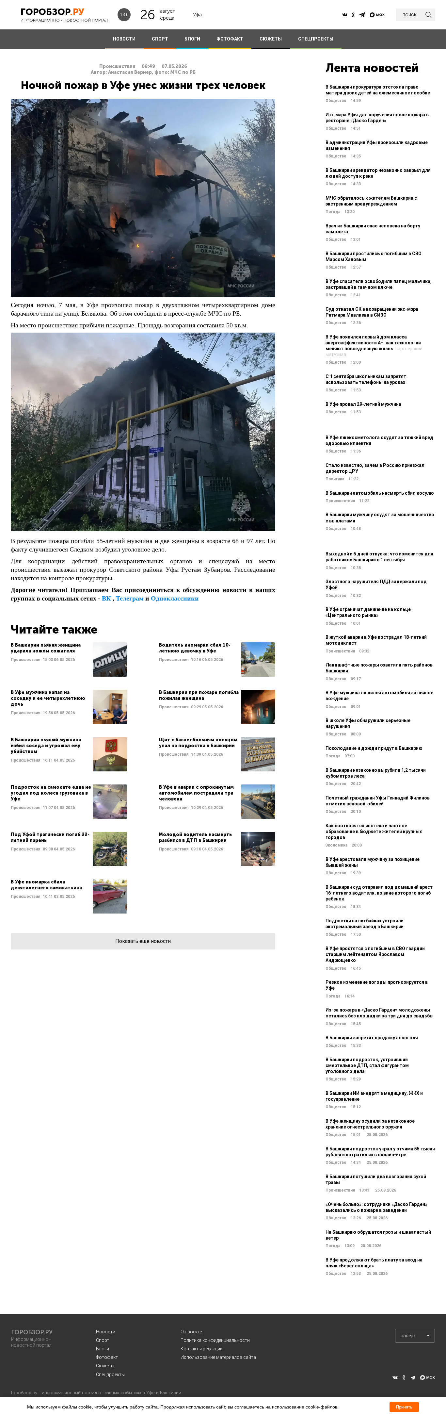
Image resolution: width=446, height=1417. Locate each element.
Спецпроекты (110, 1374)
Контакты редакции (202, 1348)
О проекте (191, 1331)
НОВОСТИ (124, 38)
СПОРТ (160, 38)
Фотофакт (107, 1357)
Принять (404, 1407)
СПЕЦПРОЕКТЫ (315, 38)
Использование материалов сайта (218, 1357)
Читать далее (69, 659)
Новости (105, 1331)
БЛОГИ (192, 38)
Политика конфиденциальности (215, 1340)
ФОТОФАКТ (229, 38)
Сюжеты (105, 1365)
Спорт (102, 1340)
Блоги (102, 1348)
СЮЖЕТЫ (271, 38)
